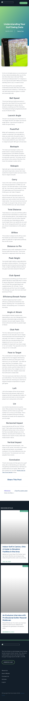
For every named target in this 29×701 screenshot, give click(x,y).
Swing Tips (20, 31)
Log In (4, 682)
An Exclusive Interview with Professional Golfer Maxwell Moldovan (14, 617)
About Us (5, 670)
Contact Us (5, 676)
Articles (4, 679)
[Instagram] (11, 688)
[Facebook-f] (3, 688)
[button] (15, 3)
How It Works (6, 673)
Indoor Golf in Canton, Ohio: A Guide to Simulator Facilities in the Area (14, 549)
